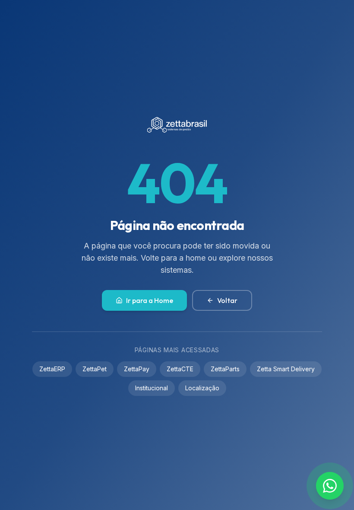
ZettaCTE (180, 369)
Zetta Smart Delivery (286, 369)
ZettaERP (52, 369)
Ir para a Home (149, 300)
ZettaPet (94, 369)
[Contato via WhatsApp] (330, 486)
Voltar (227, 300)
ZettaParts (225, 369)
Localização (202, 388)
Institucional (151, 388)
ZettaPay (136, 369)
